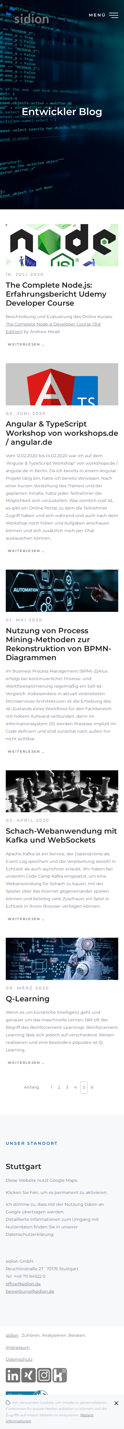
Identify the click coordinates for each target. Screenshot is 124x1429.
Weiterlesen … (25, 344)
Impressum (18, 1347)
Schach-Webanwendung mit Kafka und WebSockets (61, 835)
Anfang (31, 1087)
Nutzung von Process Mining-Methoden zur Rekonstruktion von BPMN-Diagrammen (58, 644)
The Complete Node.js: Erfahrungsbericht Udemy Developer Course (56, 294)
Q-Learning (28, 998)
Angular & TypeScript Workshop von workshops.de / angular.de (62, 432)
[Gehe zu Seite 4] (45, 1083)
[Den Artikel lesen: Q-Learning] (62, 959)
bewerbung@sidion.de (30, 1291)
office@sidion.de (23, 1283)
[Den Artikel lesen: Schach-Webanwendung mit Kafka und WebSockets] (62, 791)
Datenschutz (19, 1359)
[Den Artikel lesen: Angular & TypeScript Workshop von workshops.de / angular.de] (62, 384)
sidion (12, 1335)
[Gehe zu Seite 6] (99, 1083)
